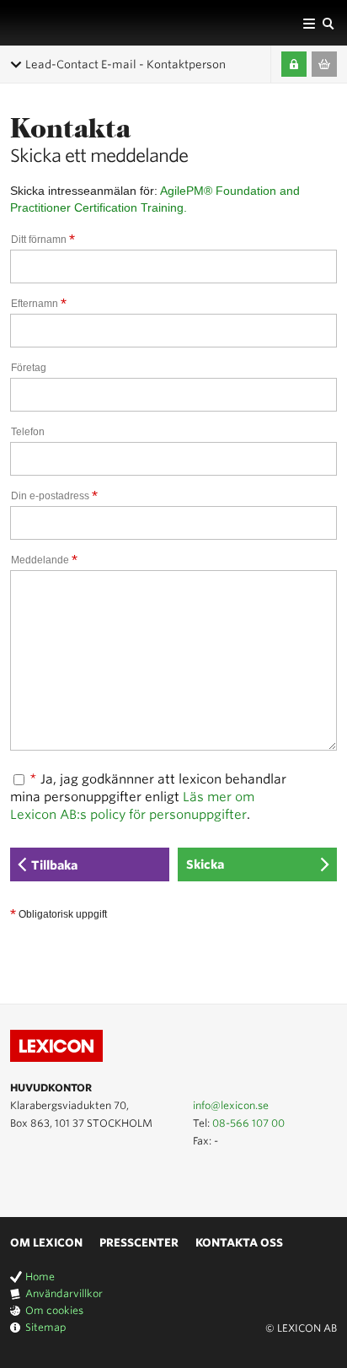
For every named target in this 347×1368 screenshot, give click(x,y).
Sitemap (46, 1327)
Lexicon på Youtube (20, 1178)
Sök (327, 22)
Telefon (28, 432)
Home (40, 1276)
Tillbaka (54, 865)
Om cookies (54, 1310)
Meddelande (44, 560)
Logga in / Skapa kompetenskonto (294, 64)
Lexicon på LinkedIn (45, 1178)
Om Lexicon (46, 1242)
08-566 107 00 (248, 1123)
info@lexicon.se (231, 1105)
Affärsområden (309, 22)
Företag (28, 368)
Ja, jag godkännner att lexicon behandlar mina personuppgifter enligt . (148, 797)
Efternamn (39, 303)
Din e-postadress (54, 495)
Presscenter (139, 1242)
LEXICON (53, 23)
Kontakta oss (239, 1242)
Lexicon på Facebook (69, 1178)
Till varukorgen (324, 64)
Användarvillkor (64, 1293)
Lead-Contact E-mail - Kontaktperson (125, 64)
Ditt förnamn (43, 239)
